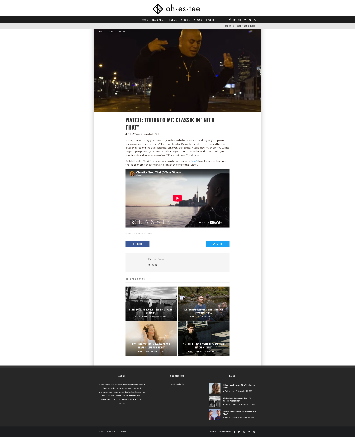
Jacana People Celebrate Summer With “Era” (239, 412)
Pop (233, 391)
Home (145, 19)
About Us (229, 26)
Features (157, 19)
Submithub (177, 384)
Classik (130, 234)
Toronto (149, 234)
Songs (173, 19)
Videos (198, 19)
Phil (129, 133)
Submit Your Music (246, 26)
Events (210, 19)
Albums (185, 19)
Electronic (235, 417)
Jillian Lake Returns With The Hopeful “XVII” (239, 386)
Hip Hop (139, 234)
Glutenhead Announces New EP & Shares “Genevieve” (237, 399)
